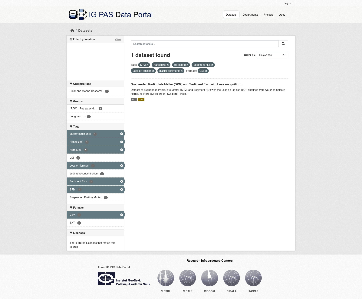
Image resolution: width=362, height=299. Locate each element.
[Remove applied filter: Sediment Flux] (212, 64)
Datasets (231, 14)
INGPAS (253, 291)
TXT (134, 99)
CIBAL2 (231, 291)
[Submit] (283, 43)
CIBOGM (209, 291)
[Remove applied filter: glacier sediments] (182, 70)
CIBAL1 (188, 291)
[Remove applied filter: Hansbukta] (168, 64)
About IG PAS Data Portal (114, 267)
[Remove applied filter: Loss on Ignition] (153, 70)
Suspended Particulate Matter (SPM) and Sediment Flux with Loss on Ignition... (187, 84)
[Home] (72, 30)
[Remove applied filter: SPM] (147, 64)
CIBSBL (166, 291)
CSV (141, 99)
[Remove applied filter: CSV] (206, 70)
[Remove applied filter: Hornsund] (187, 64)
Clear (118, 39)
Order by (249, 55)
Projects (268, 14)
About (282, 14)
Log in (287, 3)
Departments (250, 14)
